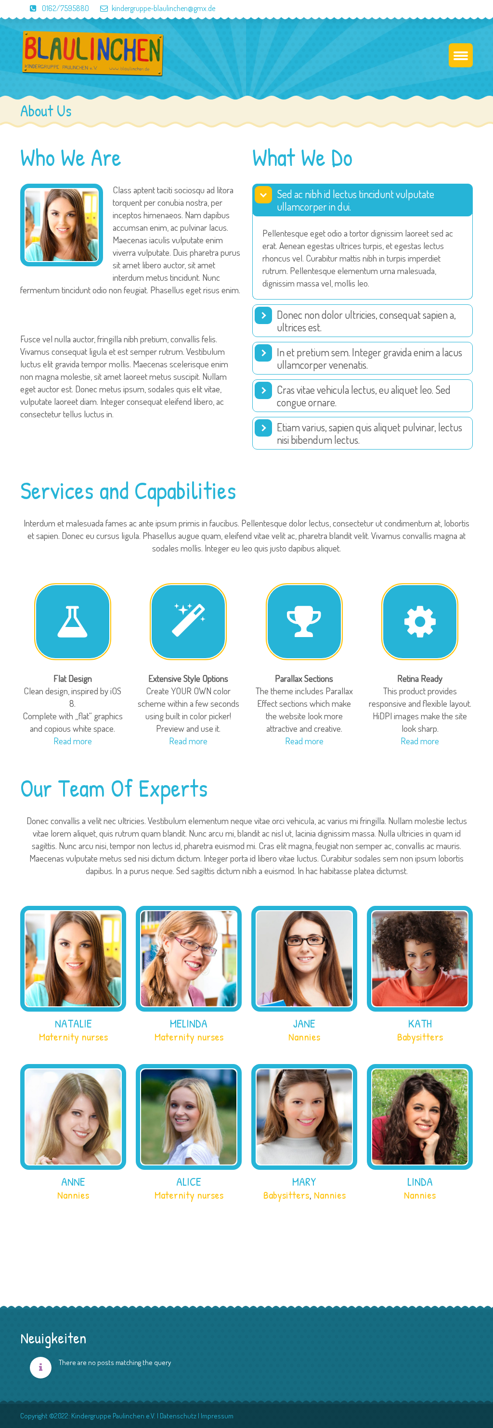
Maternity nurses (73, 1036)
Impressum (217, 1415)
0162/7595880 (64, 8)
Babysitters (420, 1036)
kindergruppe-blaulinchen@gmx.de (163, 8)
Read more (72, 741)
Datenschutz (178, 1415)
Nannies (304, 1036)
